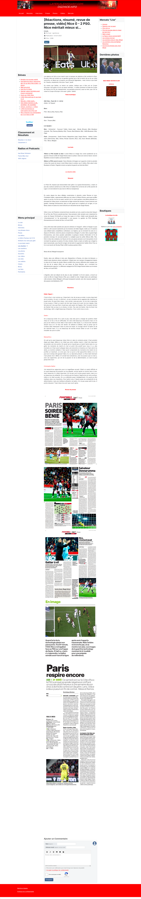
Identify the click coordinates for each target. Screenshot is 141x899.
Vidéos (62, 13)
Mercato (71, 13)
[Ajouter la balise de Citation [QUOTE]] (57, 852)
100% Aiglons (22, 158)
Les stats (21, 259)
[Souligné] (54, 852)
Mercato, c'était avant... (28, 101)
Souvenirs (21, 253)
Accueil (21, 13)
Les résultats (22, 246)
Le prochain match (24, 243)
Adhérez (111, 84)
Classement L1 (22, 142)
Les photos (21, 251)
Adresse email (55, 847)
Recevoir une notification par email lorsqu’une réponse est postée (65, 868)
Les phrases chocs (23, 230)
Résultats (30, 13)
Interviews (38, 13)
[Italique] (50, 852)
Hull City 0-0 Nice (26, 89)
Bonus (20, 266)
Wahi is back (106, 34)
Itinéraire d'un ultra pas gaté (26, 240)
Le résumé (70, 172)
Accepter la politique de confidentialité (58, 870)
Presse (47, 13)
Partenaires (21, 272)
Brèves (20, 225)
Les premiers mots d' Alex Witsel (112, 40)
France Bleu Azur (23, 156)
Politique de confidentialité (25, 891)
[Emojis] (60, 852)
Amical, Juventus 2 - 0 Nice (29, 107)
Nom (49, 844)
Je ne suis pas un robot (55, 874)
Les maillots (21, 261)
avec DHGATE (117, 226)
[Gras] (47, 852)
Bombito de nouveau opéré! (29, 79)
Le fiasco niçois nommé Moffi (111, 36)
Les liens (20, 269)
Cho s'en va (106, 28)
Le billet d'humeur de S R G (26, 238)
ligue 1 (47, 42)
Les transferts (22, 248)
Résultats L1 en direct (24, 140)
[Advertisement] (30, 45)
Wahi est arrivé (25, 87)
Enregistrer (49, 879)
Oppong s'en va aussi (109, 26)
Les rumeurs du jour (108, 38)
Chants (20, 264)
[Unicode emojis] (63, 852)
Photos (55, 13)
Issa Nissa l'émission (24, 153)
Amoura (104, 24)
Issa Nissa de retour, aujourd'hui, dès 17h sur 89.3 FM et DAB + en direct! (31, 83)
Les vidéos (21, 256)
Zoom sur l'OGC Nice (27, 95)
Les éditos (21, 235)
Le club (20, 222)
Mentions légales (22, 888)
